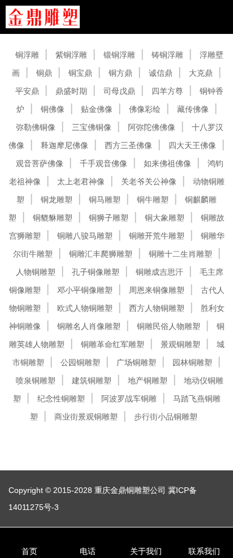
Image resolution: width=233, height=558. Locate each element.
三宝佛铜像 (91, 127)
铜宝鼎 (80, 72)
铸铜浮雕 (167, 54)
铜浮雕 (27, 54)
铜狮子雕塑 (108, 217)
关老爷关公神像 (148, 181)
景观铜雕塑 (180, 344)
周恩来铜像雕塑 (156, 290)
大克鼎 (201, 72)
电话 (88, 551)
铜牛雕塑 (153, 199)
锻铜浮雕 (119, 54)
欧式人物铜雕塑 (85, 308)
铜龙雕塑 (56, 199)
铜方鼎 (120, 72)
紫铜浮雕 (71, 54)
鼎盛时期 (71, 91)
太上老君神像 (81, 181)
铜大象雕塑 (164, 217)
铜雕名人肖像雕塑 (88, 326)
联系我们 (204, 551)
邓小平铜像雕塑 (85, 290)
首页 (29, 551)
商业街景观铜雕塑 (86, 416)
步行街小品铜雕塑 (165, 416)
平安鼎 (27, 91)
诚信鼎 (160, 72)
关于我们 (146, 551)
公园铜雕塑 (80, 362)
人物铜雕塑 (35, 271)
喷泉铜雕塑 (35, 380)
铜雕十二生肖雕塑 (180, 253)
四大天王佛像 (192, 145)
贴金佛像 (97, 109)
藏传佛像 (193, 109)
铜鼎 (44, 72)
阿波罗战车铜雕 (129, 398)
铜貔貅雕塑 (52, 217)
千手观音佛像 (103, 163)
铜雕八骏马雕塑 (85, 235)
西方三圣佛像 (128, 145)
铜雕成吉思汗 (159, 271)
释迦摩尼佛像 (64, 145)
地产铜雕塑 (147, 380)
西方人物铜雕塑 (156, 308)
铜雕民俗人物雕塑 (168, 326)
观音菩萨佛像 (39, 163)
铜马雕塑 (104, 199)
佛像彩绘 (145, 109)
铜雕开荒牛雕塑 (156, 235)
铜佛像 (52, 109)
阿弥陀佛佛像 (151, 127)
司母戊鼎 (119, 91)
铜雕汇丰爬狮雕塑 (100, 253)
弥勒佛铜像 (35, 127)
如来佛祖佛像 (167, 163)
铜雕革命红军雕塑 (112, 344)
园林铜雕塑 (192, 362)
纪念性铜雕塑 (61, 398)
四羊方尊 (167, 91)
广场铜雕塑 (136, 362)
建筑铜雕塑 (91, 380)
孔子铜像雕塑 (95, 271)
